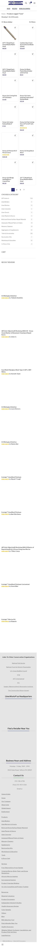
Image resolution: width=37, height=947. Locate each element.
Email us (19, 789)
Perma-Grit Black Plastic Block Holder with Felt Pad (26, 71)
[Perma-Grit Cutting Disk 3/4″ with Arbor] (9, 86)
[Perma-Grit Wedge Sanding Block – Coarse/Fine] (9, 168)
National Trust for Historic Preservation (18, 667)
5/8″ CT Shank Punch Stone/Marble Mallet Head (8, 71)
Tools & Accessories (7, 233)
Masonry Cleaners (7, 226)
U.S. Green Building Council (18, 671)
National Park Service (18, 663)
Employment (5, 811)
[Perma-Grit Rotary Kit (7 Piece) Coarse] (9, 141)
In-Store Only (5, 244)
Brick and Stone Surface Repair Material (13, 219)
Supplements (5, 845)
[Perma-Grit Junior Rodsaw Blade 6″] (9, 112)
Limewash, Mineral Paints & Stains (11, 223)
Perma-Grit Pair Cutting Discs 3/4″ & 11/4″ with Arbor (27, 123)
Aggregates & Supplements (10, 230)
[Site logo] (15, 3)
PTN (18, 675)
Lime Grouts (5, 212)
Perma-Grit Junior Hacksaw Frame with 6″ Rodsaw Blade (27, 97)
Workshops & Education (9, 851)
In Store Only (5, 858)
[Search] (26, 3)
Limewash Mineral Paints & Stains (12, 838)
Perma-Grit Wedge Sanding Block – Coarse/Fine (8, 179)
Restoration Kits (6, 237)
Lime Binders (5, 202)
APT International (18, 679)
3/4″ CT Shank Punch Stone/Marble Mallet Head (8, 44)
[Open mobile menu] (35, 3)
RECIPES (14, 8)
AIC (18, 683)
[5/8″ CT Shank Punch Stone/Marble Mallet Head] (9, 59)
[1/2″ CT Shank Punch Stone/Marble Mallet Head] (27, 168)
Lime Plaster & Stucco (8, 216)
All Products (5, 198)
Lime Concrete (6, 209)
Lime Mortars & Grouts (9, 824)
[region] (18, 636)
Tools (3, 855)
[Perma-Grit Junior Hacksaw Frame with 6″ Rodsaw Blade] (27, 86)
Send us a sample (24, 8)
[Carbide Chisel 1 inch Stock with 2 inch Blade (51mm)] (27, 33)
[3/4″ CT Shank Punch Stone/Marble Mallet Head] (9, 33)
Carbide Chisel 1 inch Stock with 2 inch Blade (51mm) (27, 44)
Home (3, 14)
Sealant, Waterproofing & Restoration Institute (18, 686)
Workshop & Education (8, 240)
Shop (8, 8)
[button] (15, 27)
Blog (2, 916)
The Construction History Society (18, 690)
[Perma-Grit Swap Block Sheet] (27, 141)
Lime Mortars (5, 205)
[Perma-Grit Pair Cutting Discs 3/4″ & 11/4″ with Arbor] (27, 112)
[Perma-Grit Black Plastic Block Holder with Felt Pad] (27, 59)
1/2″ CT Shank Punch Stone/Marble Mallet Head (26, 179)
